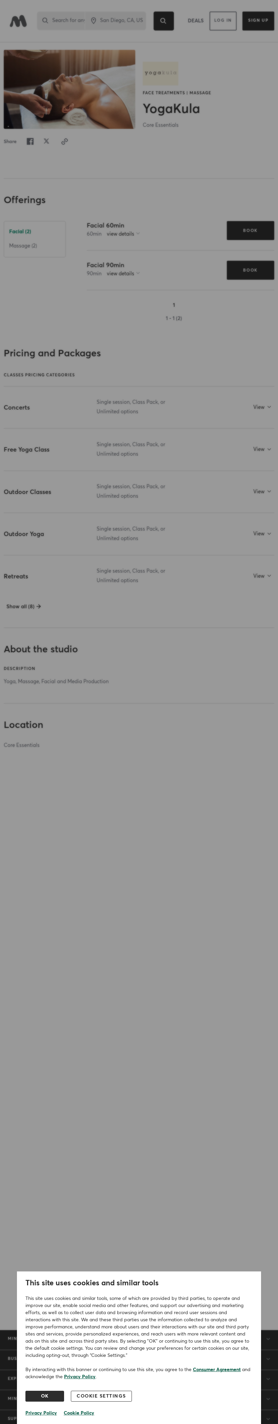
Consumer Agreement (217, 1369)
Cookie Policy (79, 1413)
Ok (45, 1396)
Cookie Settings (101, 1396)
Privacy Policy (80, 1376)
